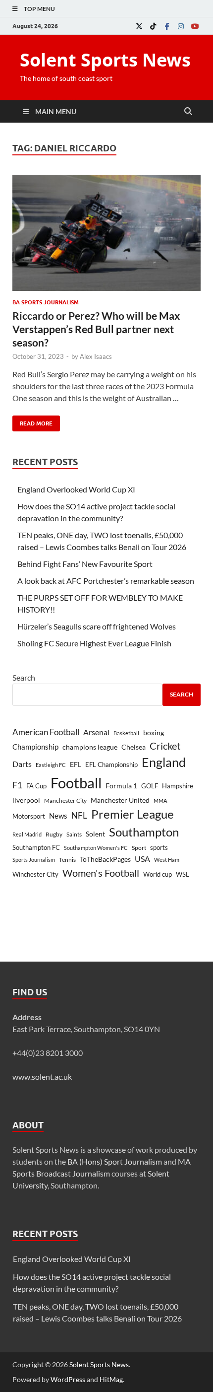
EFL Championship (111, 764)
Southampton (144, 832)
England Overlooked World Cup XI (76, 489)
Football (76, 782)
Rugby (54, 834)
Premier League (132, 814)
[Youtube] (195, 26)
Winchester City (35, 874)
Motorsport (28, 816)
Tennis (67, 859)
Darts (22, 764)
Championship (35, 746)
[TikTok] (153, 26)
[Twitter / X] (139, 26)
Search (23, 677)
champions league (89, 747)
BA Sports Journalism (45, 302)
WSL (182, 874)
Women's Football (100, 873)
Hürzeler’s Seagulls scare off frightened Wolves (96, 626)
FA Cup (36, 786)
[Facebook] (167, 26)
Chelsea (133, 747)
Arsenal (96, 732)
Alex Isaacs (96, 356)
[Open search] (188, 111)
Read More (32, 421)
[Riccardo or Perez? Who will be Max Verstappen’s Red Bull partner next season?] (106, 233)
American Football (45, 732)
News (58, 816)
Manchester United (120, 800)
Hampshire (177, 786)
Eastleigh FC (51, 765)
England (164, 762)
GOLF (149, 786)
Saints (74, 834)
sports (159, 847)
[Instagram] (181, 26)
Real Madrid (27, 834)
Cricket (165, 746)
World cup (157, 874)
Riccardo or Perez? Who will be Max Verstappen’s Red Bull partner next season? (96, 329)
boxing (153, 732)
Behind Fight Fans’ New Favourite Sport (85, 563)
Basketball (126, 733)
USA (142, 859)
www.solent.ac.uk (42, 1076)
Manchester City (65, 800)
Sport (139, 847)
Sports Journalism (33, 859)
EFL (75, 764)
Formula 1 (121, 785)
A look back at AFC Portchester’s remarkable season (105, 580)
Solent (95, 834)
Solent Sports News (105, 60)
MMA (160, 800)
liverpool (26, 800)
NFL (79, 815)
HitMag (111, 1379)
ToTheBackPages (105, 859)
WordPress (68, 1379)
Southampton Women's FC (96, 847)
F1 (17, 785)
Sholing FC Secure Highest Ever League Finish (94, 643)
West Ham (166, 859)
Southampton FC (36, 847)
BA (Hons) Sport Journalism (114, 1161)
